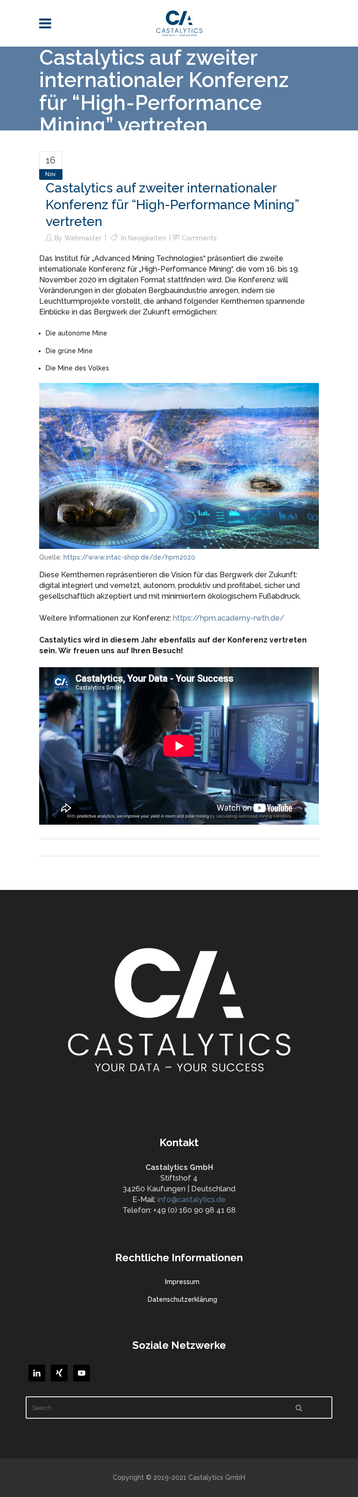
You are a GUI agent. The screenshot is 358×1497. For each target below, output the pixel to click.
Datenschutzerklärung (182, 1299)
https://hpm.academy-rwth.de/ (228, 618)
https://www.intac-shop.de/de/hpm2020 (129, 557)
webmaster (83, 238)
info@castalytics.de (192, 1199)
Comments (199, 238)
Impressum (182, 1281)
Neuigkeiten (147, 238)
